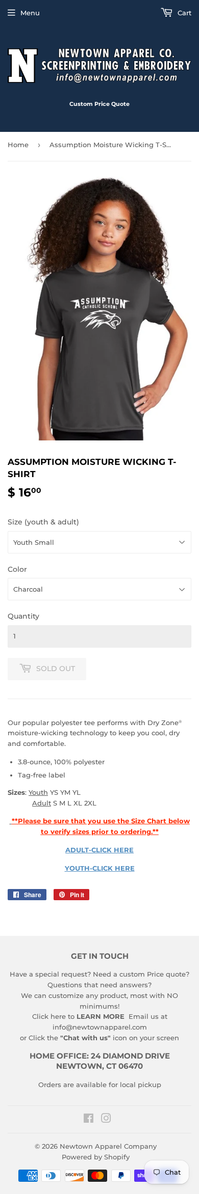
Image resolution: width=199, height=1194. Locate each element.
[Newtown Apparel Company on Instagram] (106, 1120)
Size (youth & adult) (43, 521)
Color (17, 569)
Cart (183, 13)
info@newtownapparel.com (100, 1027)
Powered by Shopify (96, 1157)
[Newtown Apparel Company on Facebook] (88, 1120)
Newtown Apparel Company (108, 1146)
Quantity (23, 616)
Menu (30, 13)
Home (18, 145)
